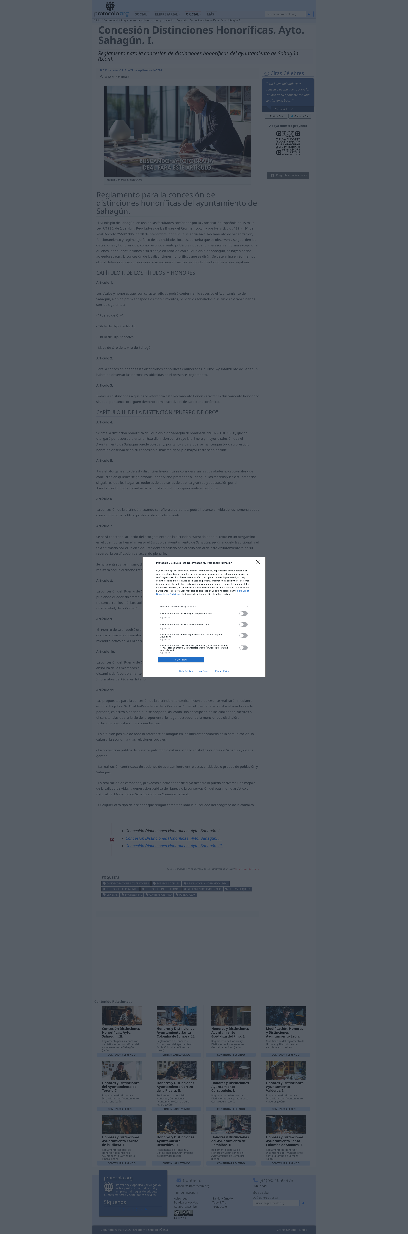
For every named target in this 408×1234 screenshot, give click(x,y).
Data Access (204, 671)
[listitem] (204, 606)
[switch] (243, 613)
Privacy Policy (222, 671)
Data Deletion (186, 671)
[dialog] (204, 617)
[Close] (259, 563)
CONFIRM (181, 660)
